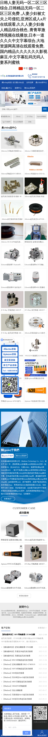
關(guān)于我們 (7, 456)
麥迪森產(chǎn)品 (6, 116)
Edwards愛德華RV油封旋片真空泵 (12, 287)
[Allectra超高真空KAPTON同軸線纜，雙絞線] (36, 208)
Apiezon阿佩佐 (41, 116)
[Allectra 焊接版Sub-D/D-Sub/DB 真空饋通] (36, 163)
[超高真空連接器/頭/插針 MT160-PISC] (12, 186)
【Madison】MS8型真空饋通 (13, 673)
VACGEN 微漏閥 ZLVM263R (36, 356)
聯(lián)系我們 (29, 88)
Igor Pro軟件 (6, 122)
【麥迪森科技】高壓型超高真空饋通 (16, 656)
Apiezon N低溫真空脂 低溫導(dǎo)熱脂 (36, 401)
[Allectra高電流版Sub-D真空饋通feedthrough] (36, 322)
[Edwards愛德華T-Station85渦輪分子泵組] (12, 254)
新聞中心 (18, 88)
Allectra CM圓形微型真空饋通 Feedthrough (36, 151)
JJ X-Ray (30, 116)
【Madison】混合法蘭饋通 (12, 690)
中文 (26, 68)
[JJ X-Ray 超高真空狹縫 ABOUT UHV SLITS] (12, 322)
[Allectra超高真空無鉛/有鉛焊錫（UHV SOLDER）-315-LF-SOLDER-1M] (36, 186)
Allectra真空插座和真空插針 (12, 219)
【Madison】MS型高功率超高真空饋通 (17, 699)
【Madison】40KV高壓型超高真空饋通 (17, 682)
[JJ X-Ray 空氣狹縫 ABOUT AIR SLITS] (12, 299)
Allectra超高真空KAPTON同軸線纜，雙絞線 (36, 219)
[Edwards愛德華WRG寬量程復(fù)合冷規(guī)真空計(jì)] (36, 276)
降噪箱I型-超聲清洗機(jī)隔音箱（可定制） (36, 242)
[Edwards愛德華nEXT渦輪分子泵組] (36, 254)
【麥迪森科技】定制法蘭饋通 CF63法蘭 (18, 647)
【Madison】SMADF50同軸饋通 (15, 686)
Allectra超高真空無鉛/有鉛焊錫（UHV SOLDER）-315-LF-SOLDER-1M (36, 196)
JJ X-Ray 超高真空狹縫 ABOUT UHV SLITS (12, 333)
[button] (19, 104)
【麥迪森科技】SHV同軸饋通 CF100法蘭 (18, 634)
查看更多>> (42, 628)
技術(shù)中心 (6, 88)
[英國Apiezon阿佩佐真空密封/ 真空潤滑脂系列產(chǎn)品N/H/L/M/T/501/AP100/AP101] (36, 367)
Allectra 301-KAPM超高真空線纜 (12, 242)
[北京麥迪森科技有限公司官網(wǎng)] (12, 75)
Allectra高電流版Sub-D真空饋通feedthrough (36, 333)
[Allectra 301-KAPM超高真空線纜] (12, 231)
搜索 (45, 109)
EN (35, 68)
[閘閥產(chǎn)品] (24, 98)
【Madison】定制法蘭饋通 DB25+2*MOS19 (19, 664)
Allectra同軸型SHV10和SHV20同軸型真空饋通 (12, 174)
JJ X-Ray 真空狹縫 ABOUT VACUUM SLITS (36, 310)
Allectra (18, 116)
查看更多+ (8, 499)
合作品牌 (29, 82)
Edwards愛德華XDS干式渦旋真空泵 (12, 588)
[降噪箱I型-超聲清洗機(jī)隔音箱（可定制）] (36, 231)
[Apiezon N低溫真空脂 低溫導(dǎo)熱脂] (36, 390)
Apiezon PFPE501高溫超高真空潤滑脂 (12, 564)
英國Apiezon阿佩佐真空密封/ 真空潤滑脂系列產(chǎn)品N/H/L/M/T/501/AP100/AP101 (36, 378)
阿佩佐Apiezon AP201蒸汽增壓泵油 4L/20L (12, 401)
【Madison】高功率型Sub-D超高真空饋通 (18, 677)
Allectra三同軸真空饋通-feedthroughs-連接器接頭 (12, 151)
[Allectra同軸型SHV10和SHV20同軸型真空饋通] (12, 163)
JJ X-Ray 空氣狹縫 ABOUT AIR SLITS (12, 310)
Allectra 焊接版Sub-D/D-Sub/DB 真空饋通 (36, 174)
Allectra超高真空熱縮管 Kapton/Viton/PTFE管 (35, 540)
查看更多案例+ (24, 596)
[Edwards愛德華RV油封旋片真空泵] (12, 276)
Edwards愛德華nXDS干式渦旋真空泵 (35, 588)
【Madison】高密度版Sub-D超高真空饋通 (18, 695)
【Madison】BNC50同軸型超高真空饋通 (18, 660)
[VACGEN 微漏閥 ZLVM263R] (36, 345)
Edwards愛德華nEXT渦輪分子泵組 (36, 265)
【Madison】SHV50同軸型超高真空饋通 (18, 669)
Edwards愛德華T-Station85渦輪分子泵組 (12, 265)
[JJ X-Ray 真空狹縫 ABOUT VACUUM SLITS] (36, 299)
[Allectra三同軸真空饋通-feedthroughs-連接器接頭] (12, 140)
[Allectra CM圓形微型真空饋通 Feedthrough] (36, 140)
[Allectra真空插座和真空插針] (12, 208)
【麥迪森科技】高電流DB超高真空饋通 (18, 651)
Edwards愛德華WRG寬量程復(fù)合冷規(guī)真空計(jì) (36, 287)
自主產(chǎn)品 (18, 82)
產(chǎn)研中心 (41, 82)
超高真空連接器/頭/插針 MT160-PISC (12, 196)
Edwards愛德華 (18, 122)
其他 (29, 122)
